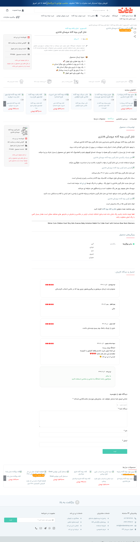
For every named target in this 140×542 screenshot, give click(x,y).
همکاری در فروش (73, 518)
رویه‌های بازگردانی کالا (99, 522)
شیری (92, 254)
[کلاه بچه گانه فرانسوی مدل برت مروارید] (13, 95)
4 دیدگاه (76, 39)
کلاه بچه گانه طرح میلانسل (81, 479)
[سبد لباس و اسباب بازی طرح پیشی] (104, 473)
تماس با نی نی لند (73, 526)
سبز (92, 251)
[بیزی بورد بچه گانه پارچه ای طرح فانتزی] (126, 473)
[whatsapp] (50, 528)
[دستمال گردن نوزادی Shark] (59, 472)
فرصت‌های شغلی (73, 522)
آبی (92, 244)
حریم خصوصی (101, 529)
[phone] (36, 528)
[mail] (41, 528)
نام (125, 431)
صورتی (91, 257)
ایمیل (124, 441)
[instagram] (54, 528)
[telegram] (45, 528)
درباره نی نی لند (73, 529)
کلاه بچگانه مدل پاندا (14, 476)
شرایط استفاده (101, 526)
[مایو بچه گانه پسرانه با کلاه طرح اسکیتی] (126, 95)
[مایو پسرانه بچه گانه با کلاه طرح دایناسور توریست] (104, 95)
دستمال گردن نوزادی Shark (59, 476)
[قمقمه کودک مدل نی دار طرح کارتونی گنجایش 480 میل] (36, 474)
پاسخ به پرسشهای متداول (97, 518)
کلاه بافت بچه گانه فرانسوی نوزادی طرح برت (36, 105)
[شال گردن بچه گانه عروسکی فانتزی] (119, 28)
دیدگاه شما (122, 409)
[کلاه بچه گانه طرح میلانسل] (81, 473)
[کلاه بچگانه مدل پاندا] (13, 472)
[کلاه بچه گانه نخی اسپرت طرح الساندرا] (59, 95)
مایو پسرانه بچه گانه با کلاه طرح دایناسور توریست (104, 105)
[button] (135, 104)
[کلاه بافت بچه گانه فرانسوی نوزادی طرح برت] (36, 95)
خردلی (92, 247)
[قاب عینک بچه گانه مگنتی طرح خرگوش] (81, 95)
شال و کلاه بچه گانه (72, 28)
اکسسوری (83, 28)
